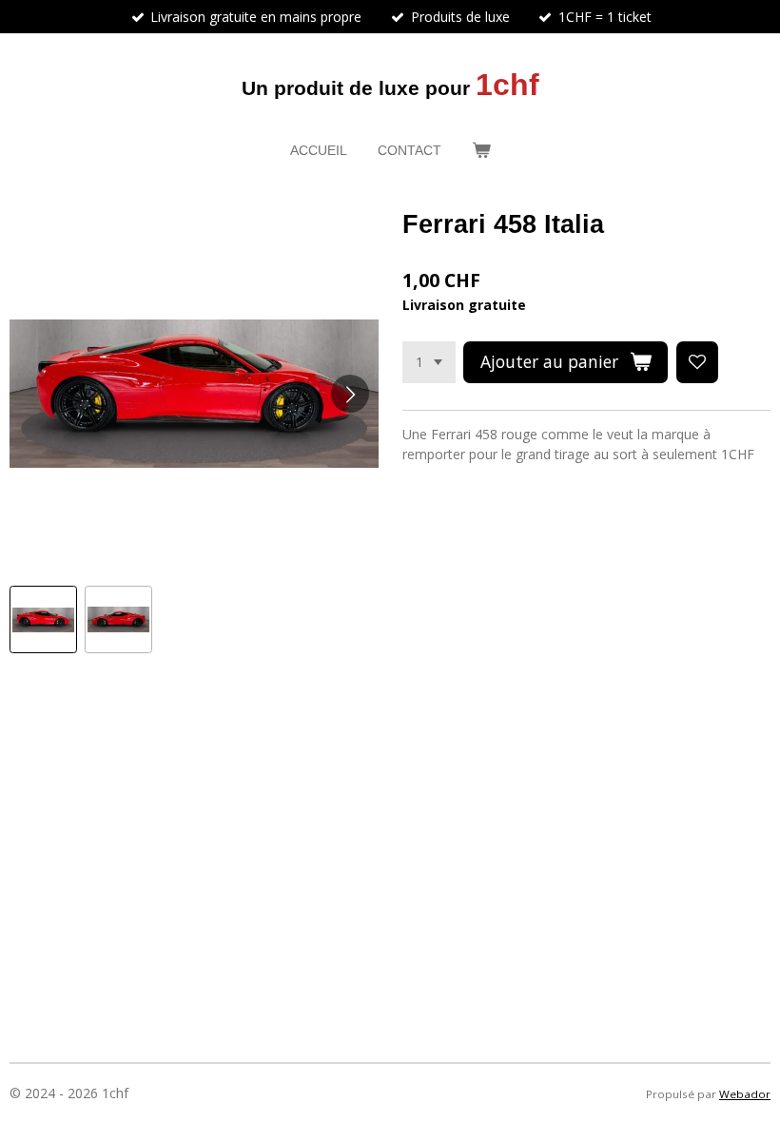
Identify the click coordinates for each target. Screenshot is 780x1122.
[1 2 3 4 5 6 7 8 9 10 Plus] (429, 362)
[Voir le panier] (481, 150)
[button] (43, 619)
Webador (744, 1094)
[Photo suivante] (350, 394)
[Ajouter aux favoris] (697, 362)
